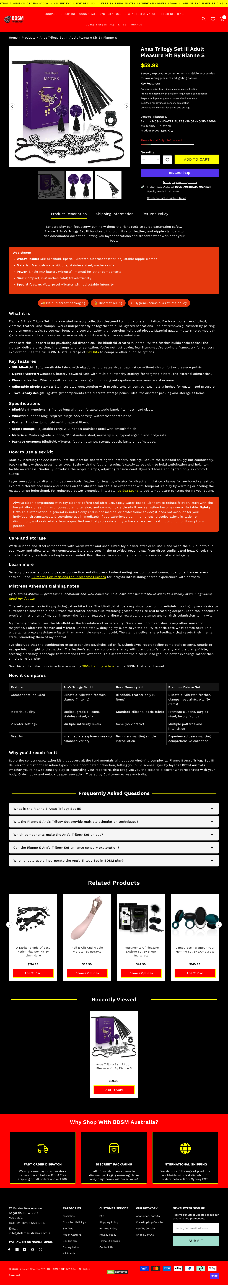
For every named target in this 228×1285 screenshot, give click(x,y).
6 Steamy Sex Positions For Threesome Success (69, 577)
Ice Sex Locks (127, 490)
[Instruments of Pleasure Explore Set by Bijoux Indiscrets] (141, 918)
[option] (69, 106)
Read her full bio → (24, 598)
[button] (12, 106)
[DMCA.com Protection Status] (117, 1272)
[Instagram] (17, 1249)
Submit (196, 1241)
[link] (167, 159)
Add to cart (197, 159)
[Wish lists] (213, 19)
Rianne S (160, 116)
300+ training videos (98, 666)
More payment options (180, 182)
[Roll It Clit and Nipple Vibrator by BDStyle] (87, 918)
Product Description (69, 214)
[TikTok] (24, 1249)
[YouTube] (32, 1249)
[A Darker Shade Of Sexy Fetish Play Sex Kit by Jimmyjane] (33, 918)
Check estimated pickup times (166, 198)
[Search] (203, 19)
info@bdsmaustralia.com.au (30, 1233)
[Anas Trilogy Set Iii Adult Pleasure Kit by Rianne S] (114, 1035)
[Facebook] (9, 1249)
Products (28, 37)
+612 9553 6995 (33, 1223)
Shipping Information (115, 214)
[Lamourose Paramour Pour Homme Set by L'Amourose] (195, 918)
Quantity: (148, 152)
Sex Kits (92, 352)
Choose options (87, 973)
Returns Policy (155, 214)
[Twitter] (40, 1249)
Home (13, 37)
